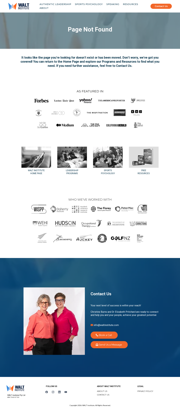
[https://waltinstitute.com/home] (18, 6)
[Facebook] (46, 392)
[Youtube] (66, 392)
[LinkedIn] (59, 392)
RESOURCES (130, 4)
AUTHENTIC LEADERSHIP (55, 4)
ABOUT (44, 8)
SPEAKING (112, 4)
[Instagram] (53, 392)
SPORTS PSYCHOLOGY (89, 4)
